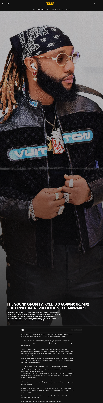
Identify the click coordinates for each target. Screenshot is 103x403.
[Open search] (94, 3)
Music (48, 9)
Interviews (60, 9)
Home (34, 9)
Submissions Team (36, 329)
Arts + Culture (41, 9)
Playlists (67, 9)
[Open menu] (2, 2)
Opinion (54, 9)
